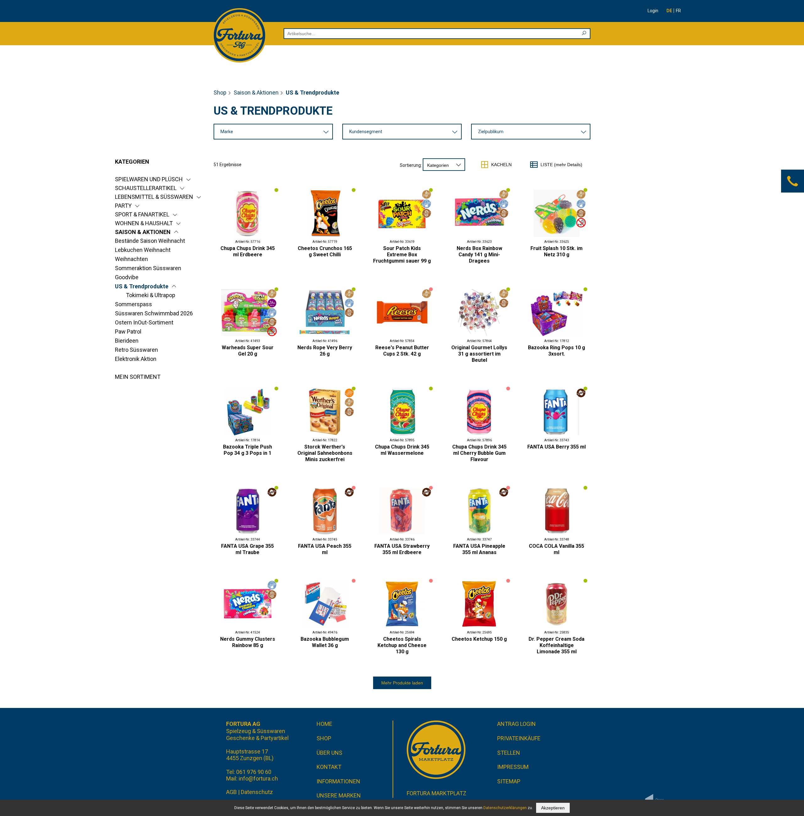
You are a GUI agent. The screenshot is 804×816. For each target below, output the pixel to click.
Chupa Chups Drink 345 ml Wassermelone (402, 450)
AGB (231, 792)
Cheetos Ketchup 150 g (479, 639)
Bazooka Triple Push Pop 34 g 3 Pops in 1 (247, 450)
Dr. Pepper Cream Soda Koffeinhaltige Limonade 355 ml (556, 645)
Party (123, 205)
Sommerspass (133, 304)
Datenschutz (257, 792)
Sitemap (508, 781)
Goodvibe (127, 277)
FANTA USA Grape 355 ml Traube (247, 549)
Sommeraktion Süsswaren (148, 268)
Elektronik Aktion (135, 359)
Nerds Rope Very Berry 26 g (324, 351)
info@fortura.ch (258, 778)
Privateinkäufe (519, 738)
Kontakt (329, 767)
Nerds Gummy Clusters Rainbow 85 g (247, 642)
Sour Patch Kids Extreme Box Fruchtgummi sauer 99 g (402, 254)
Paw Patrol (128, 331)
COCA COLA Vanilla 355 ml (556, 549)
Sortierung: (411, 165)
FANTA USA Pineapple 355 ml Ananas (479, 549)
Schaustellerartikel (146, 188)
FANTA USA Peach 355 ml (324, 549)
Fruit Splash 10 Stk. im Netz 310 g (556, 251)
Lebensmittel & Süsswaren (154, 196)
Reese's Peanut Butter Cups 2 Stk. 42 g (402, 351)
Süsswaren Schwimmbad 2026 (154, 313)
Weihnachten (131, 259)
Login (653, 10)
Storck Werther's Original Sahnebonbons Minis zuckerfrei (324, 453)
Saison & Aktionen (256, 92)
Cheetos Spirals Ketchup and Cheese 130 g (402, 645)
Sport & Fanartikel (142, 214)
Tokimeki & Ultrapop (150, 295)
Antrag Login (516, 724)
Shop (220, 92)
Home (324, 724)
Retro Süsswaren (136, 349)
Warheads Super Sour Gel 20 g (248, 351)
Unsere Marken (339, 795)
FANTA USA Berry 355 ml (556, 447)
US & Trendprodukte (141, 286)
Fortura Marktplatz (436, 793)
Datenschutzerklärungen (505, 808)
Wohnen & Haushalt (144, 223)
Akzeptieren (553, 807)
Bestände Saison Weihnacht (150, 240)
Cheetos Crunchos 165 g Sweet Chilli (325, 251)
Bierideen (127, 340)
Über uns (329, 752)
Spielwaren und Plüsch (149, 179)
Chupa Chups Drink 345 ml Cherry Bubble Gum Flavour (479, 453)
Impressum (513, 767)
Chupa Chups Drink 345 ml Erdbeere (247, 251)
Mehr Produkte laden (402, 682)
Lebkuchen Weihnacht (143, 250)
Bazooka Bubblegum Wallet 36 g (325, 642)
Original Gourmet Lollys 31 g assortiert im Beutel (479, 354)
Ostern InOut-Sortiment (144, 322)
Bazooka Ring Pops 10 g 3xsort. (556, 351)
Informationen (338, 781)
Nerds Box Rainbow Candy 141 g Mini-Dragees (479, 254)
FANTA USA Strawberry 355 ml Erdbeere (402, 549)
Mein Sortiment (137, 376)
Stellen (508, 752)
